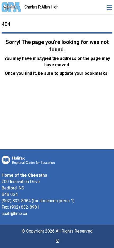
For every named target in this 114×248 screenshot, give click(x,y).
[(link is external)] (57, 243)
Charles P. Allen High (41, 7)
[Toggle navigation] (109, 7)
